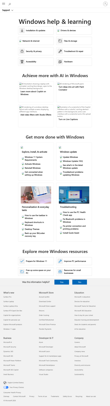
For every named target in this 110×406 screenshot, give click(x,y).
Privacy (31, 396)
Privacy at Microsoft (81, 356)
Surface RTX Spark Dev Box (12, 311)
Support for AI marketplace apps (50, 356)
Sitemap (6, 396)
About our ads (91, 396)
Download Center (45, 301)
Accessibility (78, 370)
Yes (61, 282)
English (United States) (16, 382)
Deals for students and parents (85, 324)
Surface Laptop (8, 301)
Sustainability (79, 374)
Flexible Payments (45, 329)
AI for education (80, 329)
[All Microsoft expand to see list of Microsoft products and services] (3, 3)
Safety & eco (67, 396)
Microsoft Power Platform (12, 360)
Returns (41, 311)
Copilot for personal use (11, 320)
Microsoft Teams (9, 365)
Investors (77, 360)
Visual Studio (43, 374)
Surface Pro (7, 297)
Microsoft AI (7, 342)
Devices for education (82, 301)
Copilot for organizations (12, 315)
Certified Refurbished (46, 320)
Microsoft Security (9, 347)
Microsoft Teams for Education (85, 306)
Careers (77, 342)
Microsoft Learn (44, 351)
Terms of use (42, 396)
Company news (79, 351)
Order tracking (44, 315)
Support (6, 10)
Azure (41, 342)
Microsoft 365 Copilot (10, 370)
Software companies (46, 370)
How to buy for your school (83, 315)
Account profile (44, 297)
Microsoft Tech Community (48, 360)
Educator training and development (86, 320)
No (79, 282)
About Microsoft (80, 347)
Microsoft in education (82, 297)
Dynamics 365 (8, 351)
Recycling (79, 396)
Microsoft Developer (46, 347)
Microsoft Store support (47, 306)
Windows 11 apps (9, 329)
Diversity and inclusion (82, 365)
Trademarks (55, 396)
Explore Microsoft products (12, 324)
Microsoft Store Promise (47, 324)
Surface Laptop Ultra (10, 306)
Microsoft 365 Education (82, 311)
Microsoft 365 (8, 356)
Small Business (8, 374)
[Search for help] (10, 3)
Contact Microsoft (19, 396)
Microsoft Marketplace (47, 365)
